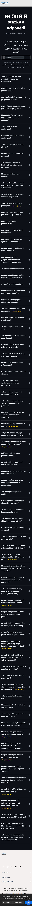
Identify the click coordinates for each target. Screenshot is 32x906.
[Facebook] (3, 866)
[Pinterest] (15, 866)
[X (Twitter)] (20, 866)
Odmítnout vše (18, 902)
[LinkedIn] (11, 866)
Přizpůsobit (6, 902)
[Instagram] (7, 866)
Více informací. (25, 898)
